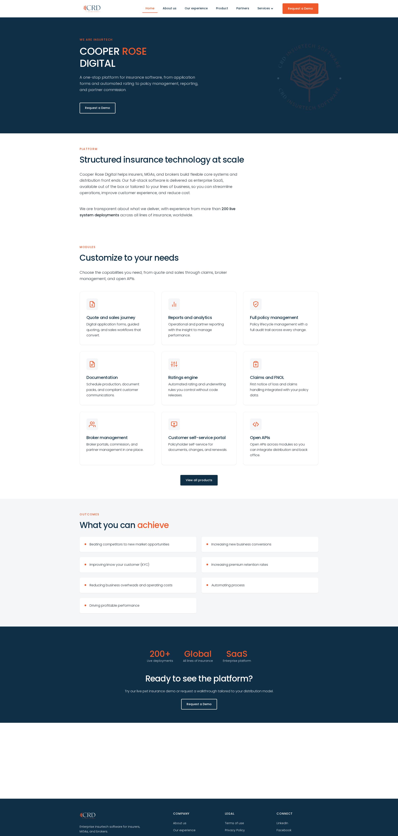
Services (263, 8)
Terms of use (234, 823)
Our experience (196, 8)
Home (150, 8)
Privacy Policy (235, 830)
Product (222, 8)
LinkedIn (282, 823)
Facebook (284, 830)
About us (169, 8)
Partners (242, 8)
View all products (199, 480)
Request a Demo (300, 8)
